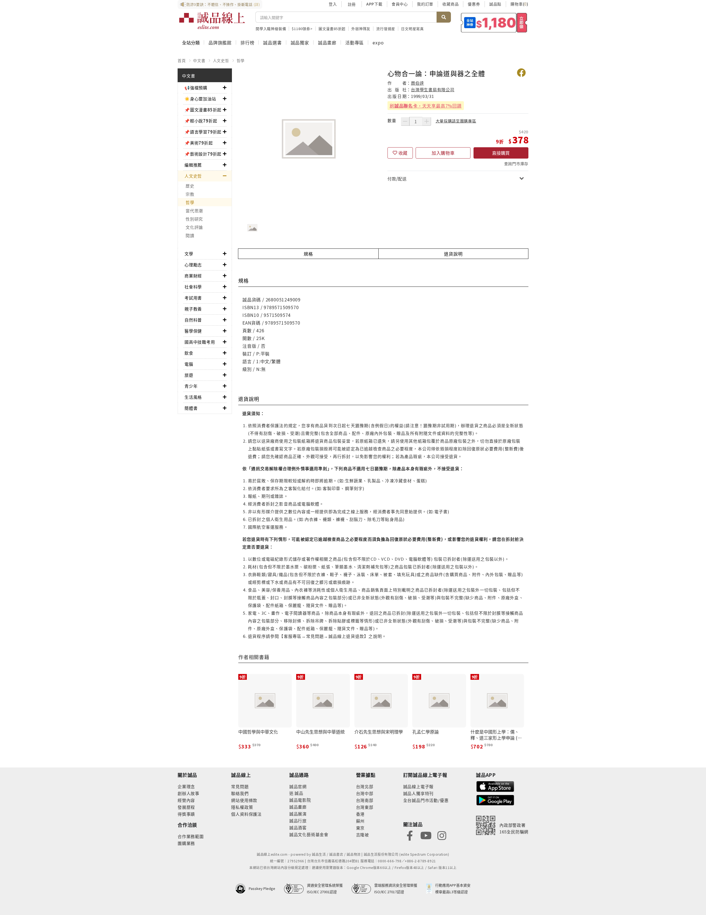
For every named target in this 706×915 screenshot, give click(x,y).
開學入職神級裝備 (271, 28)
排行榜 (247, 42)
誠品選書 (272, 42)
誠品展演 (298, 814)
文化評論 (194, 227)
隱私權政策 (242, 807)
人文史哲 (221, 60)
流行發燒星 (385, 28)
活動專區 (354, 42)
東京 (360, 828)
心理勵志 (193, 264)
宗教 (190, 194)
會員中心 (400, 4)
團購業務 (186, 843)
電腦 (188, 364)
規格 (308, 253)
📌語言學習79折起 (202, 132)
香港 (360, 814)
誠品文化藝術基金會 (308, 834)
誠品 (298, 793)
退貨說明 (453, 253)
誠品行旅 (298, 820)
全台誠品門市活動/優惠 (426, 800)
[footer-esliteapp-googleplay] (495, 799)
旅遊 (188, 375)
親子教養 (193, 309)
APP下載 (374, 4)
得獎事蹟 (186, 814)
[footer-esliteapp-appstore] (495, 786)
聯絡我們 (239, 793)
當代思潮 (194, 210)
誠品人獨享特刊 (418, 793)
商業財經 (193, 276)
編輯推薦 (193, 165)
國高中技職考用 (199, 342)
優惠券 (474, 4)
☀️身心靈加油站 (200, 98)
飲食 (188, 353)
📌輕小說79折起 (200, 121)
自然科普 (193, 320)
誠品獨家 (300, 42)
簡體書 (190, 408)
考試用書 (193, 298)
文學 (188, 253)
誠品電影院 (300, 800)
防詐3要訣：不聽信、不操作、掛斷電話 (223, 4)
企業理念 (186, 786)
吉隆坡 (362, 835)
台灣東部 (364, 807)
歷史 (190, 186)
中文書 (199, 60)
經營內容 (186, 800)
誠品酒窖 (298, 827)
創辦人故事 (188, 793)
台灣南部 (364, 800)
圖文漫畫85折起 (332, 28)
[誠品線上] (212, 21)
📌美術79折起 (198, 143)
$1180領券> (302, 28)
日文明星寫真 (412, 28)
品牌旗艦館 (220, 42)
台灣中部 (364, 793)
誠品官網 (298, 786)
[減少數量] (405, 121)
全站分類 (191, 42)
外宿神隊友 (360, 28)
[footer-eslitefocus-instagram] (441, 835)
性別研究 (194, 219)
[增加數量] (426, 121)
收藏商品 (450, 4)
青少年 (190, 386)
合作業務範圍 (191, 836)
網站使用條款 (244, 800)
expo (378, 42)
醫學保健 (193, 331)
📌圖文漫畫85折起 (202, 110)
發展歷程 (186, 807)
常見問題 (239, 786)
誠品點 (495, 4)
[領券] (494, 23)
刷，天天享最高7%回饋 (426, 105)
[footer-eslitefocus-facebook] (409, 835)
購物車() (519, 4)
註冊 (351, 4)
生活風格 (193, 397)
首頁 (182, 60)
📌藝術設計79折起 (202, 154)
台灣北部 (364, 786)
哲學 (241, 60)
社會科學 (193, 287)
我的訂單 (425, 4)
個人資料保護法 (246, 814)
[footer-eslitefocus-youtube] (425, 835)
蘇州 (360, 821)
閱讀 (190, 235)
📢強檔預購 (195, 87)
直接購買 (501, 152)
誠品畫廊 (327, 42)
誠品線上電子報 (418, 786)
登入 (333, 4)
